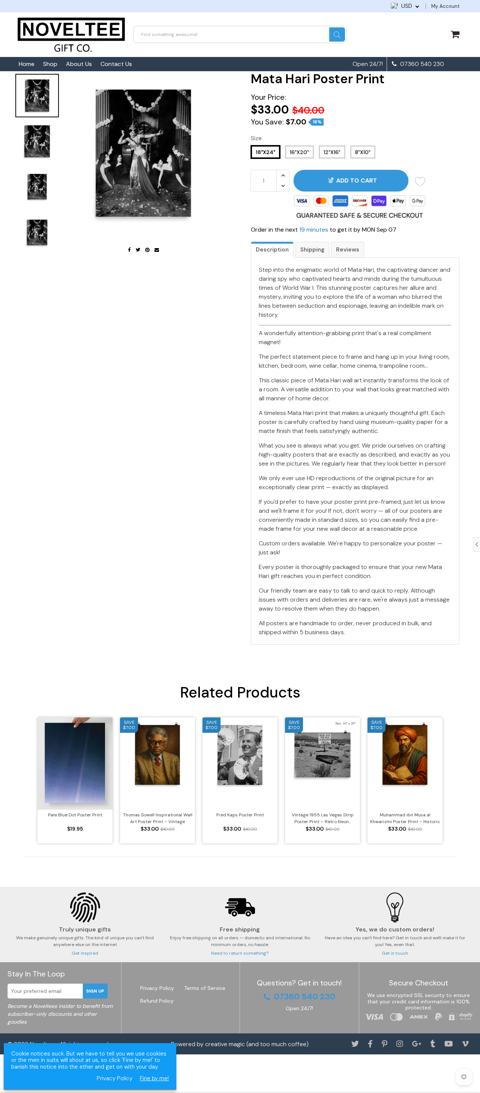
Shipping (312, 249)
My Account (445, 6)
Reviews (347, 249)
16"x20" (299, 152)
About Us (79, 64)
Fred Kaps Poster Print (240, 815)
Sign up (95, 991)
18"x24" (265, 152)
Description (272, 249)
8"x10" (362, 152)
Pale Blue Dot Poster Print (75, 815)
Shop (50, 64)
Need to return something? (239, 953)
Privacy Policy (157, 988)
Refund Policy (157, 1000)
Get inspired (85, 953)
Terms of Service (204, 988)
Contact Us (116, 64)
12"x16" (332, 152)
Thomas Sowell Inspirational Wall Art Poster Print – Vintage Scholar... (157, 818)
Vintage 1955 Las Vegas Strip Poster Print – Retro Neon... (323, 818)
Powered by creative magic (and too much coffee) (240, 1044)
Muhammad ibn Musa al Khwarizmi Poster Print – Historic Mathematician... (405, 818)
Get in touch (395, 953)
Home (26, 64)
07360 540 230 (421, 64)
